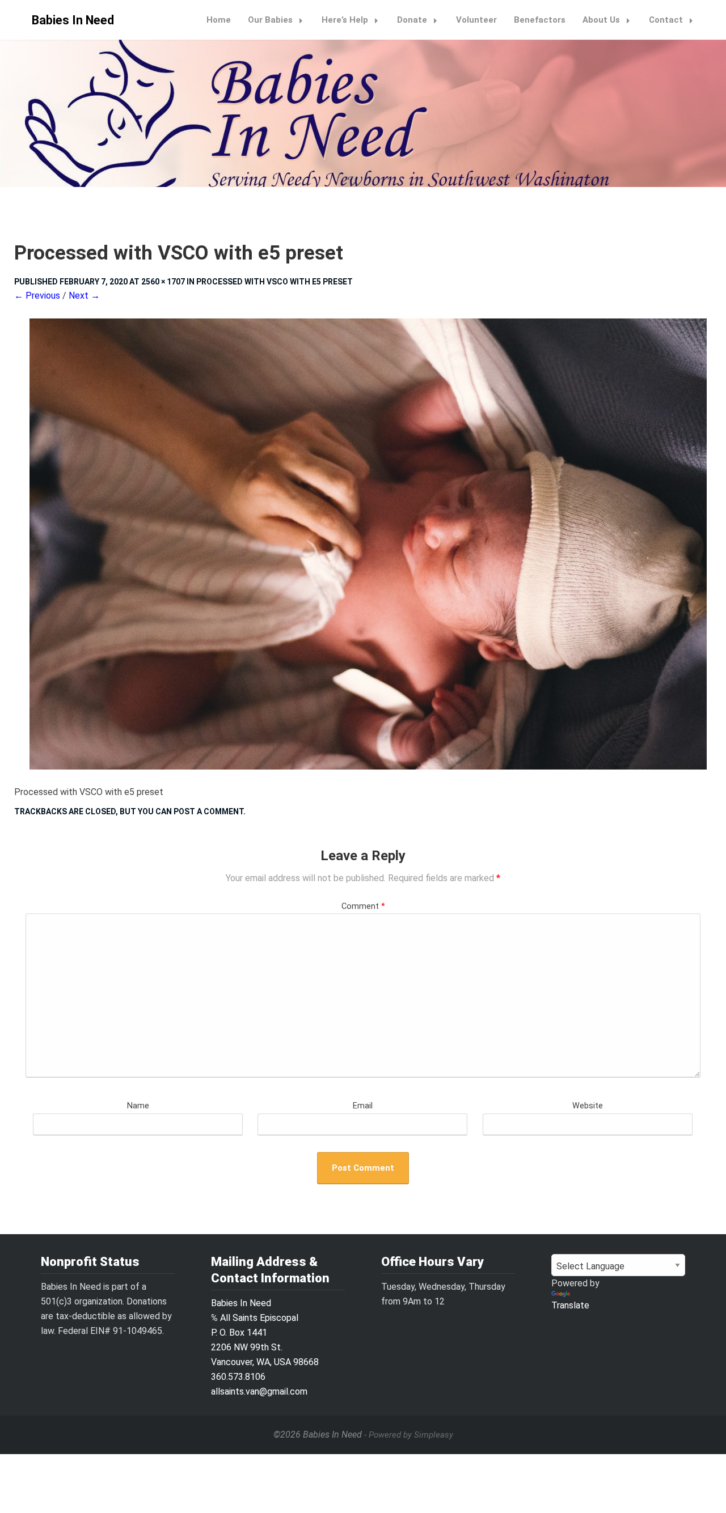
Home (218, 20)
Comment (363, 906)
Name (138, 1106)
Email (363, 1106)
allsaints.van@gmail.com (259, 1391)
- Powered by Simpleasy (408, 1435)
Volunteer (476, 20)
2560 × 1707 (163, 281)
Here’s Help (345, 20)
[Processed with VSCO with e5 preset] (363, 544)
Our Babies (270, 20)
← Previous (37, 295)
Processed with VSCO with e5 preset (274, 281)
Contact (666, 20)
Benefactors (539, 20)
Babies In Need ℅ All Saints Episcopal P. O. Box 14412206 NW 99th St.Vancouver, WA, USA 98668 (265, 1332)
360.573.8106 (238, 1376)
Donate (412, 20)
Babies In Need (73, 20)
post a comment (208, 811)
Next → (84, 295)
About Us (601, 20)
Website (587, 1106)
